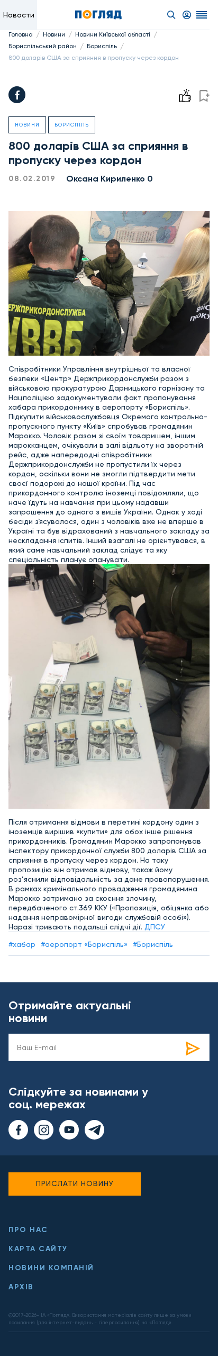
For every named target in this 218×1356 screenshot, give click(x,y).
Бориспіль (102, 46)
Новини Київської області (112, 34)
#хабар (21, 944)
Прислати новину (75, 1183)
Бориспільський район (42, 46)
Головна (20, 34)
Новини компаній (51, 1267)
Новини (54, 34)
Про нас (28, 1229)
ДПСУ (154, 927)
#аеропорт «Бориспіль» (84, 944)
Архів (21, 1286)
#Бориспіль (153, 944)
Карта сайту (38, 1248)
